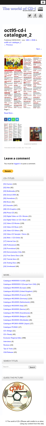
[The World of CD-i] (23, 9)
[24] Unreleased (9, 266)
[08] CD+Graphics (10, 209)
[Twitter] (9, 119)
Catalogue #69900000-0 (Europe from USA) (19, 284)
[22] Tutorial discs (10, 259)
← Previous (8, 45)
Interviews (7, 341)
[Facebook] (5, 119)
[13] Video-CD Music (11, 227)
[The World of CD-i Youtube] (40, 15)
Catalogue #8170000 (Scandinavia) (16, 313)
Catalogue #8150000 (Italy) (13, 306)
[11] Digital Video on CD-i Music (15, 220)
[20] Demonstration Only (12, 252)
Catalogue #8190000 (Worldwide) (16, 320)
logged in (17, 164)
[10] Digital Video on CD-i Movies (15, 216)
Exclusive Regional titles (12, 338)
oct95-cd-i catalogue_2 (12, 42)
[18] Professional (9, 245)
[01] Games (7, 184)
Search (32, 367)
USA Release (8, 352)
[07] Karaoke (8, 205)
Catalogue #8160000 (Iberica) (14, 309)
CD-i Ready (7, 334)
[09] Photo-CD (8, 213)
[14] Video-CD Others (11, 230)
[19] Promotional (9, 248)
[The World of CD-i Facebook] (35, 15)
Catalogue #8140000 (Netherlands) (16, 302)
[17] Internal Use (9, 241)
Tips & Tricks (8, 349)
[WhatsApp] (13, 119)
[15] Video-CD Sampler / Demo (15, 234)
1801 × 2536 (30, 40)
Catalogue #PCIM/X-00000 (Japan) (16, 323)
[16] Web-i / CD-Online (11, 238)
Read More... (9, 113)
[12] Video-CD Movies (11, 223)
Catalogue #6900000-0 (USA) (14, 281)
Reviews (6, 345)
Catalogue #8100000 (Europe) (14, 288)
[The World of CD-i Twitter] (29, 15)
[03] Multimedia (9, 191)
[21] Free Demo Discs (11, 255)
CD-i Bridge (7, 331)
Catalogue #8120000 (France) (14, 295)
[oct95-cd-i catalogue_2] (23, 81)
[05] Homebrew (9, 198)
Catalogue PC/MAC (10, 327)
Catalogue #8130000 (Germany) (15, 298)
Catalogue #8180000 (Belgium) (15, 316)
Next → (39, 49)
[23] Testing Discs (10, 263)
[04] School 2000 (9, 195)
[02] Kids (6, 187)
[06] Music (7, 202)
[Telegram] (17, 119)
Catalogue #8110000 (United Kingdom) (18, 291)
